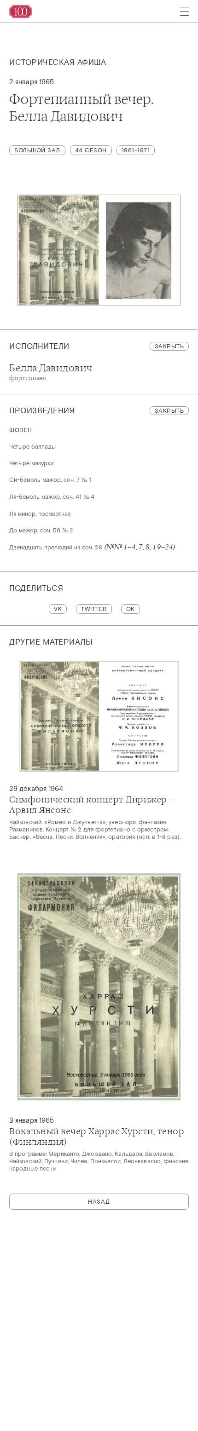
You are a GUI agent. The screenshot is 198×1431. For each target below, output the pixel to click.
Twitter (94, 609)
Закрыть (169, 346)
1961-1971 (136, 150)
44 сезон (91, 150)
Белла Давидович (51, 371)
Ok (130, 609)
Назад (99, 1201)
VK (58, 609)
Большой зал (37, 150)
